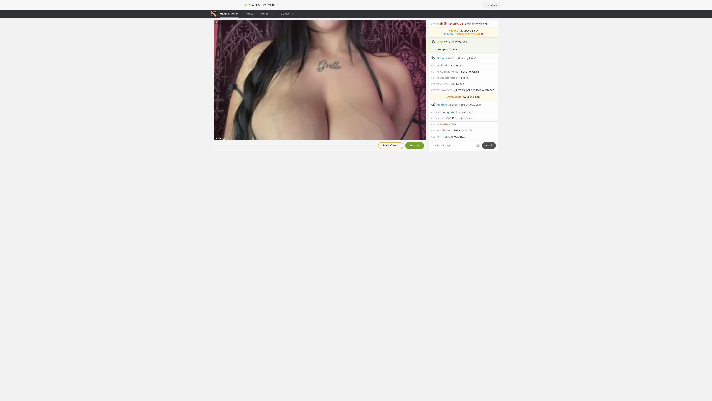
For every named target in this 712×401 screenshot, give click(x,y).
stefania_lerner (229, 13)
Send (489, 145)
